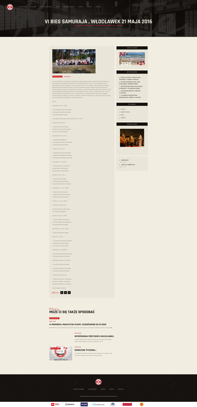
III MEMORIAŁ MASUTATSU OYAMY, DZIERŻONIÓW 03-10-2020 (77, 324)
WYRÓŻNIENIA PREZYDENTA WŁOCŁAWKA (94, 336)
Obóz (122, 115)
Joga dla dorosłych (128, 165)
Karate (123, 109)
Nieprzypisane (57, 76)
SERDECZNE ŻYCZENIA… (85, 350)
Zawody (123, 118)
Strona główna (78, 25)
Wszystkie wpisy (87, 25)
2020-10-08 (52, 321)
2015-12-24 (78, 347)
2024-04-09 (78, 333)
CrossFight (125, 160)
